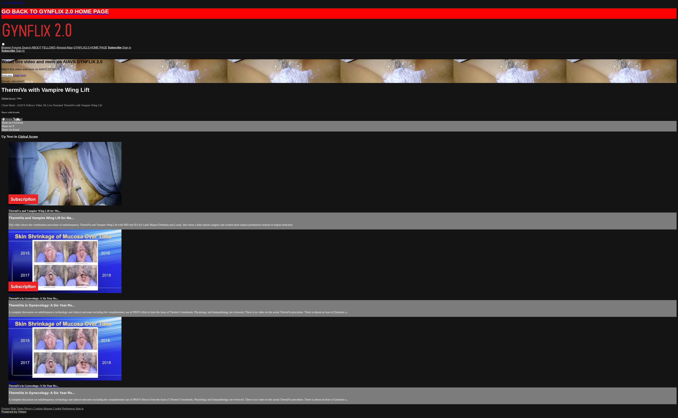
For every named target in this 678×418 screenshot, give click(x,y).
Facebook (7, 119)
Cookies (38, 408)
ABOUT (36, 47)
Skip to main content (12, 2)
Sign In (20, 50)
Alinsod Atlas (64, 47)
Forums (17, 47)
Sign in (126, 47)
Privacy (29, 408)
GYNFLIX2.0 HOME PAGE (90, 47)
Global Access (8, 98)
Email (19, 119)
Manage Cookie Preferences (59, 408)
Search (26, 47)
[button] (3, 44)
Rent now (7, 75)
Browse (6, 47)
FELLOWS (49, 47)
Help (14, 408)
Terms (20, 408)
